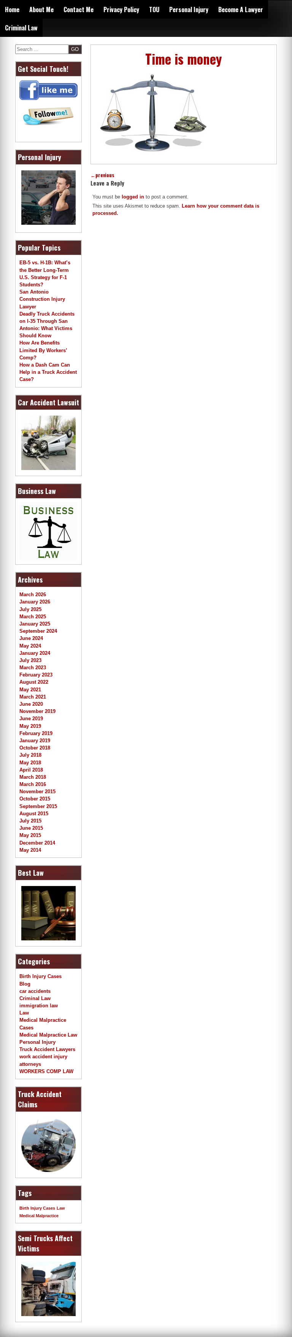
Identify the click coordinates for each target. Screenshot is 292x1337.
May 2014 (30, 850)
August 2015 (33, 813)
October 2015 (34, 799)
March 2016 (32, 784)
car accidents (35, 991)
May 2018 (30, 762)
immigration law (38, 1005)
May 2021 (30, 689)
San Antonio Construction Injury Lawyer (42, 299)
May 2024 (30, 646)
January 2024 (34, 653)
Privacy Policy (121, 9)
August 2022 (33, 682)
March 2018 (32, 777)
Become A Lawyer (240, 9)
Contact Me (78, 9)
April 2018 (31, 770)
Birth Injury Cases (40, 976)
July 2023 (30, 660)
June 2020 (31, 704)
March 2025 (32, 616)
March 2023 (32, 667)
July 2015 (30, 821)
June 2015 (31, 828)
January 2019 (34, 740)
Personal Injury (188, 9)
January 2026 (34, 602)
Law (24, 1013)
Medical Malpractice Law (48, 1035)
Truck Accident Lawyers (47, 1049)
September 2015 (38, 806)
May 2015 (30, 835)
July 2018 (30, 755)
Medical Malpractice (39, 1215)
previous (102, 175)
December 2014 (37, 843)
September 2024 (38, 631)
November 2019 (37, 711)
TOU (154, 9)
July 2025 (30, 609)
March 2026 (32, 594)
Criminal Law (21, 27)
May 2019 (30, 726)
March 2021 (32, 697)
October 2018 (34, 748)
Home (12, 9)
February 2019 (35, 733)
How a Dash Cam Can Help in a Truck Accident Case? (48, 372)
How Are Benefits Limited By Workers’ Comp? (43, 350)
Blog (24, 984)
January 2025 (34, 624)
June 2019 (31, 718)
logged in (133, 197)
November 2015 (37, 791)
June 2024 (31, 638)
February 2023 (35, 675)
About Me (41, 9)
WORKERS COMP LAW (46, 1071)
